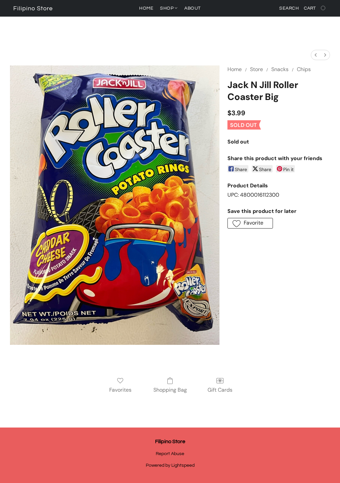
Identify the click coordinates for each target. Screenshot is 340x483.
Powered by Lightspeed (170, 465)
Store (256, 69)
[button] (33, 9)
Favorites (120, 389)
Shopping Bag (170, 389)
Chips (304, 69)
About (192, 8)
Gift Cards (220, 389)
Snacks (280, 69)
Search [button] (289, 8)
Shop (167, 8)
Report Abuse (170, 453)
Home (146, 8)
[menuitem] (315, 55)
